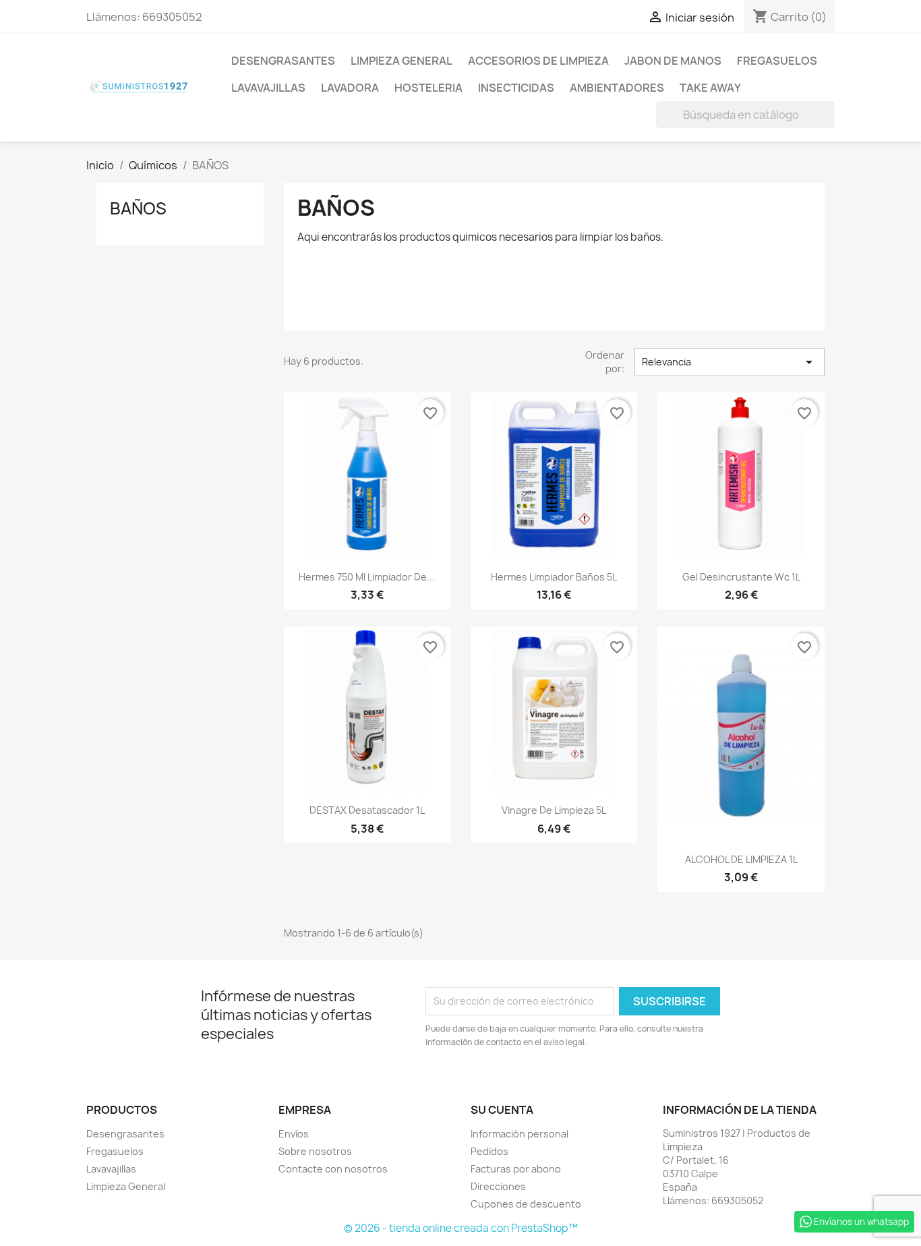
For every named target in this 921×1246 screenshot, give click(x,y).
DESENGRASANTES (283, 60)
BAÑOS (138, 208)
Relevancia (729, 362)
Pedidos (489, 1151)
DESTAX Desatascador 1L (367, 810)
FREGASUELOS (777, 60)
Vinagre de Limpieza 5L (554, 810)
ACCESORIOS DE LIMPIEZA (538, 60)
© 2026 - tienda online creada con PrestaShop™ (461, 1228)
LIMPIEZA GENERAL (401, 60)
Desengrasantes (125, 1133)
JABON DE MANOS (672, 60)
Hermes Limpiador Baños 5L (554, 576)
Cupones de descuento (526, 1203)
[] (829, 124)
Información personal (519, 1133)
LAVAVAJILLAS (268, 87)
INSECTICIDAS (516, 87)
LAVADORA (350, 87)
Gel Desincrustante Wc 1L (741, 576)
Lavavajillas (111, 1168)
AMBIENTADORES (617, 87)
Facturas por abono (516, 1168)
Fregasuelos (115, 1151)
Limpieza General (125, 1186)
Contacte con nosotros (333, 1168)
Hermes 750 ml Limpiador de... (367, 576)
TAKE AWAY (710, 87)
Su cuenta (502, 1109)
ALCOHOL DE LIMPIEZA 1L (741, 859)
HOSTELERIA (428, 87)
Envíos (293, 1133)
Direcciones (498, 1186)
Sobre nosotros (315, 1151)
